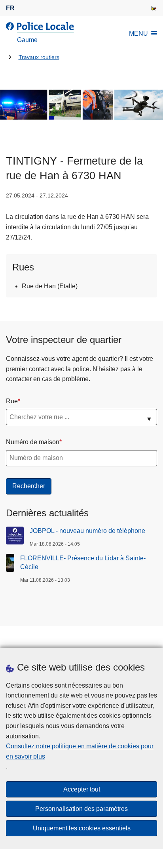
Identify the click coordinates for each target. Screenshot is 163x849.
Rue (12, 401)
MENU (138, 33)
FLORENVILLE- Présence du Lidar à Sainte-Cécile (83, 562)
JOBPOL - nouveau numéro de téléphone (87, 530)
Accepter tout (81, 789)
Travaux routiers (39, 57)
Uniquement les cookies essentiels (82, 828)
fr (10, 8)
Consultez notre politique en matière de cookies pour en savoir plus (80, 751)
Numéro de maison (32, 442)
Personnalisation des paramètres (81, 808)
